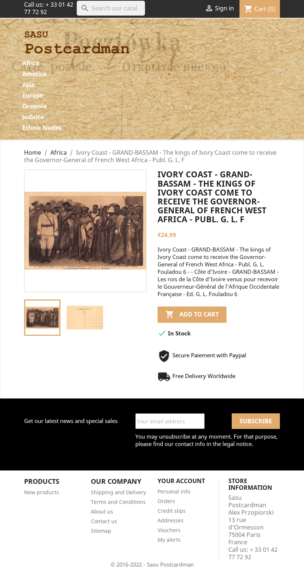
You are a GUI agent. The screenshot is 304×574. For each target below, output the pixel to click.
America (34, 74)
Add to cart (192, 314)
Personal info (174, 491)
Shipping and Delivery (118, 492)
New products (41, 492)
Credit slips (172, 510)
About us (102, 511)
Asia (28, 85)
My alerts (169, 539)
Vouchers (169, 530)
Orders (166, 501)
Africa (31, 63)
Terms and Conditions (118, 501)
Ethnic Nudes (42, 128)
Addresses (171, 520)
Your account (181, 481)
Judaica (33, 117)
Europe (32, 95)
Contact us (104, 521)
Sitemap (101, 530)
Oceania (34, 106)
